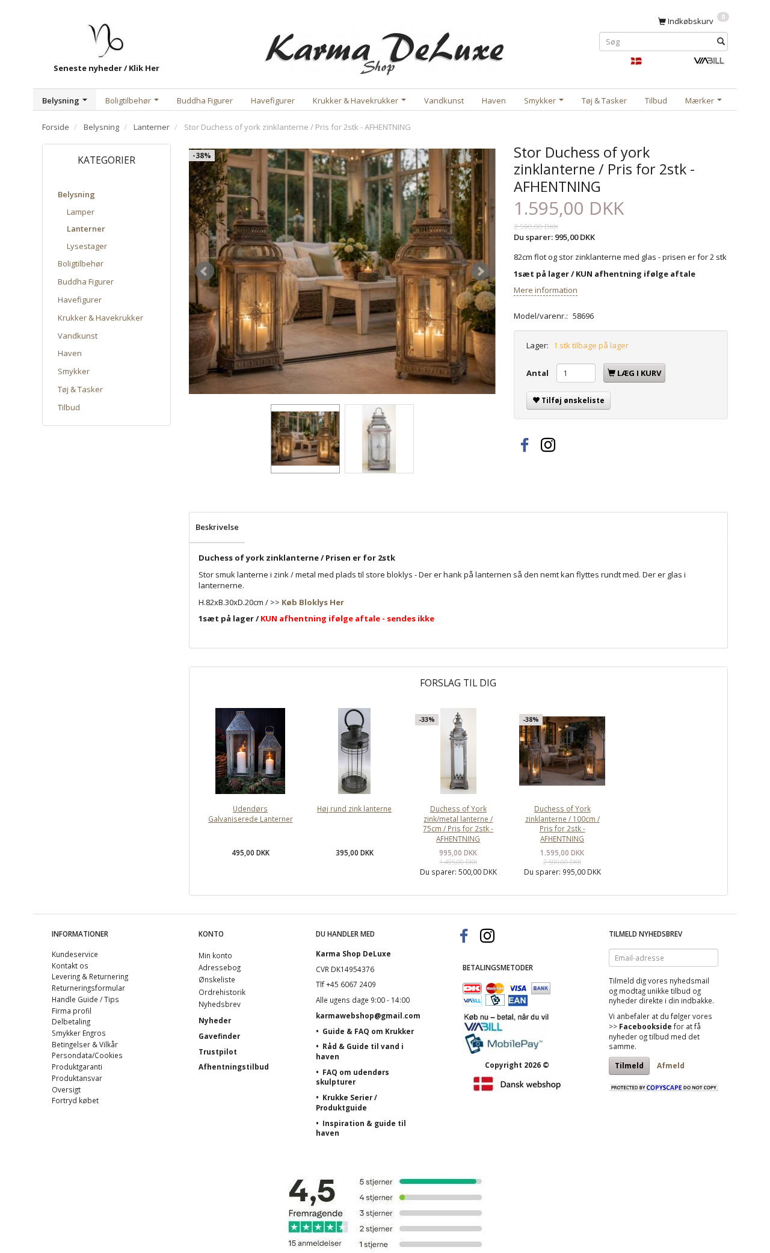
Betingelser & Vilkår (85, 1044)
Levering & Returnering (90, 976)
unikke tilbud (669, 991)
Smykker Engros (79, 1033)
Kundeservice (75, 954)
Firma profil (71, 1010)
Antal (538, 373)
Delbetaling (71, 1021)
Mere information (546, 290)
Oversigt (66, 1089)
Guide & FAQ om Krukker (368, 1031)
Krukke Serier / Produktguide (346, 1102)
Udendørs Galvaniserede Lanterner (250, 814)
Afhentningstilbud (234, 1066)
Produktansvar (77, 1078)
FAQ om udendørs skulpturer (352, 1077)
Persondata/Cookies (87, 1055)
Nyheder (215, 1020)
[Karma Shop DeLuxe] (385, 47)
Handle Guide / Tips (85, 999)
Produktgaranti (77, 1066)
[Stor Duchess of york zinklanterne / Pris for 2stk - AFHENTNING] (342, 271)
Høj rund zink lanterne (354, 808)
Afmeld (671, 1066)
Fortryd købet (75, 1100)
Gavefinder (219, 1036)
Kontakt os (70, 965)
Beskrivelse (217, 527)
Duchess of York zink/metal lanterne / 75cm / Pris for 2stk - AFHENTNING (458, 823)
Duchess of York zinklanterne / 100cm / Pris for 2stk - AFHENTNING (562, 823)
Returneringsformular (88, 988)
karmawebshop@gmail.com (368, 1015)
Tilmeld (629, 1066)
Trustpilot (218, 1051)
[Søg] (721, 41)
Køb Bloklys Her (313, 602)
